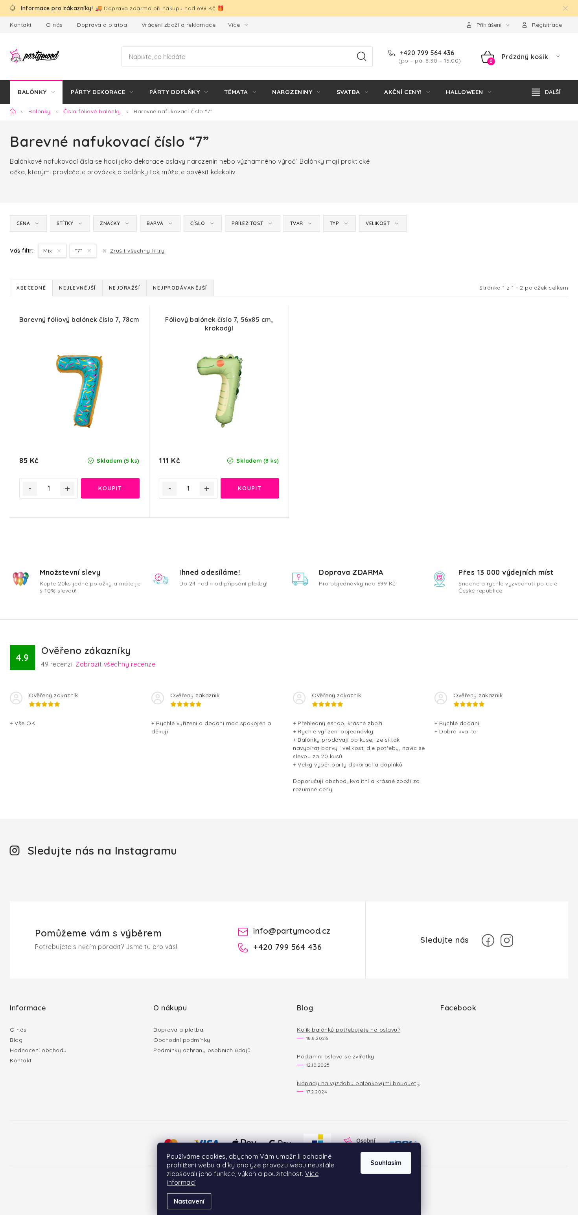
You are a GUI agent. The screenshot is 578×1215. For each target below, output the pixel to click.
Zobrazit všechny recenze (115, 664)
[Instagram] (507, 940)
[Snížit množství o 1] (30, 489)
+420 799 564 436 (426, 53)
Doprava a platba (102, 24)
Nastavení (189, 1201)
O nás (54, 24)
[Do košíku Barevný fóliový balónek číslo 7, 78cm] (110, 488)
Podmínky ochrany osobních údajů (202, 1050)
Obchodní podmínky (181, 1039)
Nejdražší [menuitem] (124, 288)
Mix (48, 250)
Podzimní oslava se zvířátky (335, 1056)
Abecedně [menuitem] (31, 288)
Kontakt (21, 24)
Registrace (547, 24)
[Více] (546, 92)
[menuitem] (36, 92)
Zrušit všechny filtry (137, 250)
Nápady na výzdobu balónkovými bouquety (358, 1083)
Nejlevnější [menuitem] (77, 288)
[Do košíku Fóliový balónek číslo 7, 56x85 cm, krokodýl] (250, 488)
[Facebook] (488, 940)
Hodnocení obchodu (38, 1050)
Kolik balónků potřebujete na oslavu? (348, 1029)
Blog (16, 1039)
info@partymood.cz (292, 931)
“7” (79, 250)
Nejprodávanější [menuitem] (180, 288)
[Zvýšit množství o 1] (67, 489)
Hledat (362, 56)
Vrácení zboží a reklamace (179, 24)
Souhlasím (385, 1163)
